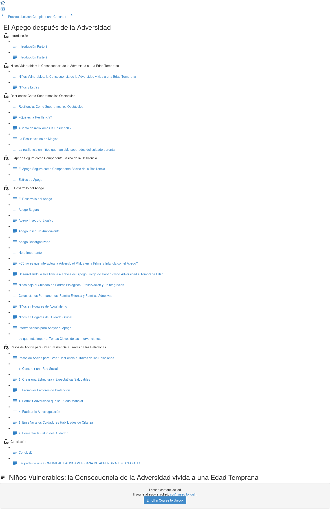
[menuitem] (2, 10)
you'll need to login (183, 494)
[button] (2, 4)
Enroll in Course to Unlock (165, 500)
